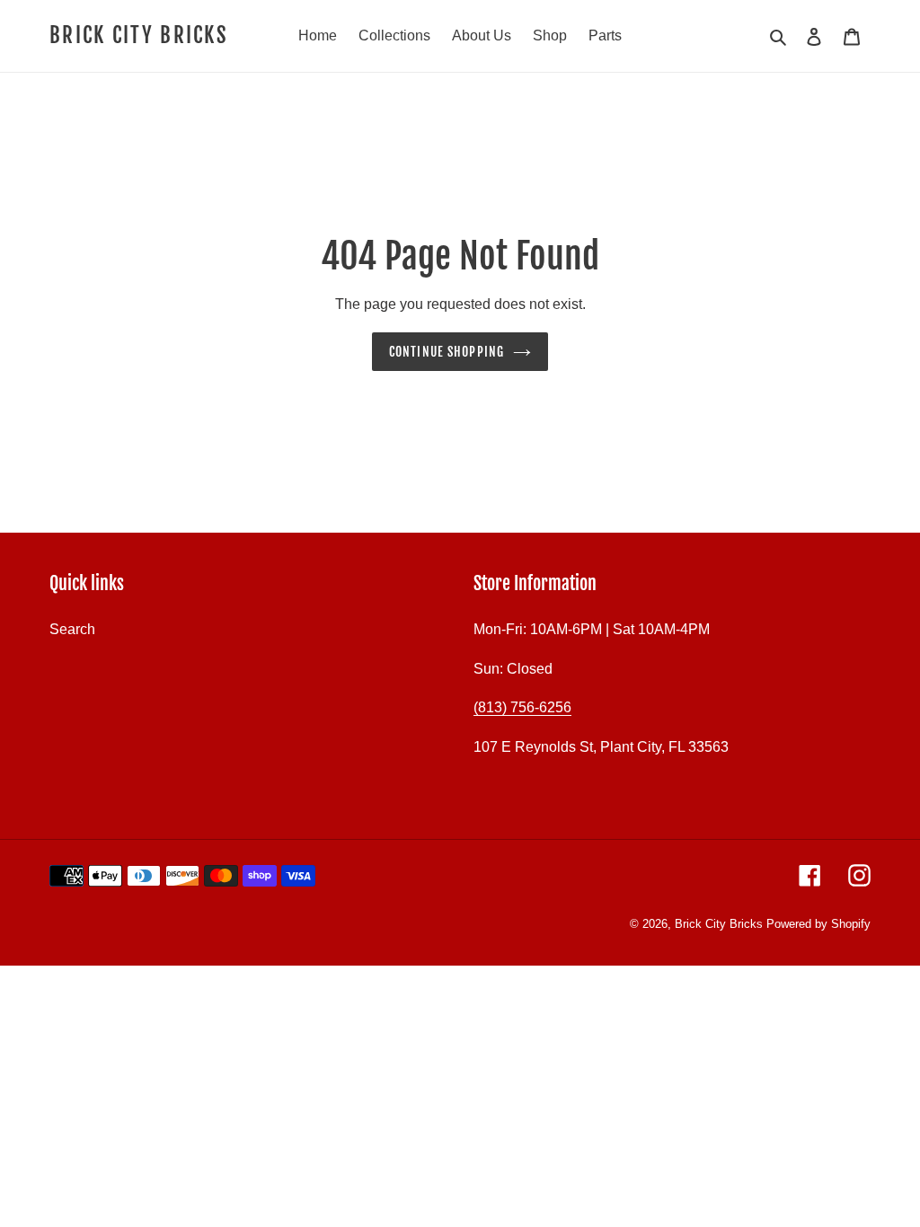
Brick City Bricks (138, 36)
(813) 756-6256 (522, 707)
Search (72, 629)
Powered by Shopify (818, 924)
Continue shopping (446, 351)
